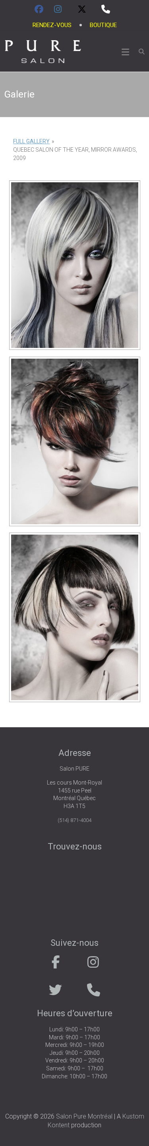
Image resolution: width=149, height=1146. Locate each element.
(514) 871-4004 (74, 820)
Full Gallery (31, 141)
